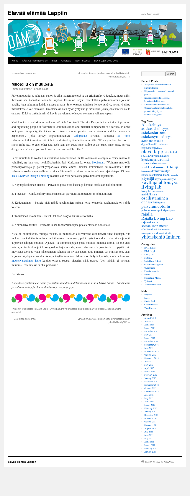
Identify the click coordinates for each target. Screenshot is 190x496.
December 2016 (151, 341)
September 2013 (151, 357)
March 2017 (149, 337)
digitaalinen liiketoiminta (154, 144)
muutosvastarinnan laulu (26, 260)
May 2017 (148, 334)
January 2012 (150, 411)
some (155, 222)
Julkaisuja (65, 60)
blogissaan (98, 162)
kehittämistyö (161, 170)
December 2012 (151, 381)
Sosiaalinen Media (152, 277)
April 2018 (149, 324)
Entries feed (149, 301)
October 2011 (150, 421)
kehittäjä (172, 167)
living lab (151, 186)
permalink (17, 312)
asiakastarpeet (153, 132)
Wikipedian (80, 135)
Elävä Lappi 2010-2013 (106, 60)
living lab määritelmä (152, 191)
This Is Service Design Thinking (31, 176)
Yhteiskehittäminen (152, 284)
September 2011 (151, 424)
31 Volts (123, 135)
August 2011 (150, 428)
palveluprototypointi (153, 210)
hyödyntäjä (148, 159)
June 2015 (148, 347)
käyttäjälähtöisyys (159, 182)
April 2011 (149, 441)
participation (170, 210)
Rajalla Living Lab (157, 218)
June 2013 (148, 361)
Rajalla (147, 274)
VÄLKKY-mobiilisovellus (35, 60)
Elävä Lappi (42, 308)
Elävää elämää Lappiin (37, 13)
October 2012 (150, 388)
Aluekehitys (151, 124)
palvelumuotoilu (98, 308)
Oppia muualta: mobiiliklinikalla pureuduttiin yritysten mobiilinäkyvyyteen (158, 111)
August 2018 (150, 317)
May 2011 (148, 438)
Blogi (54, 60)
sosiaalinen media (154, 225)
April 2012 (149, 401)
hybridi (144, 156)
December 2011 (151, 414)
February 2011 (150, 448)
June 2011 (148, 434)
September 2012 (151, 391)
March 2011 (149, 444)
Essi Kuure (42, 88)
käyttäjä (147, 178)
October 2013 (150, 354)
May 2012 (148, 398)
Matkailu (148, 257)
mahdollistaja (149, 194)
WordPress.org (151, 307)
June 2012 (148, 394)
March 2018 (149, 327)
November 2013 (151, 351)
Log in (147, 297)
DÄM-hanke (149, 247)
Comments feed (151, 304)
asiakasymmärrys (156, 136)
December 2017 (151, 331)
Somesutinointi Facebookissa (157, 104)
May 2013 (148, 364)
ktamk (166, 174)
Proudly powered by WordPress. (159, 461)
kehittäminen (146, 171)
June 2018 (148, 321)
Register (148, 294)
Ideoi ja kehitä (82, 60)
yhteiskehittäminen (161, 236)
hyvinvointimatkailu (158, 155)
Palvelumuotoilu (69, 308)
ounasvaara (150, 202)
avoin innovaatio (152, 140)
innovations (162, 163)
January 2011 (150, 451)
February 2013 (150, 374)
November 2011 (151, 418)
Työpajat (148, 281)
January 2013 (150, 378)
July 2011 (148, 431)
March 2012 (149, 404)
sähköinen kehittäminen (153, 229)
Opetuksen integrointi (153, 264)
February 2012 (150, 408)
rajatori (146, 222)
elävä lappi (153, 151)
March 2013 (149, 371)
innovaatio (149, 163)
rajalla (147, 214)
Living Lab (55, 308)
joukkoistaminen (153, 166)
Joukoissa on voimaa (24, 73)
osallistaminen (154, 198)
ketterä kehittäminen (152, 174)
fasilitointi (171, 152)
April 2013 (149, 368)
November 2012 (151, 384)
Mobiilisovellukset (152, 261)
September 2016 (151, 344)
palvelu (162, 202)
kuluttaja (174, 175)
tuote (168, 229)
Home (15, 60)
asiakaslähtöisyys (154, 128)
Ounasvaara (149, 267)
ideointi (162, 159)
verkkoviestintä (162, 233)
